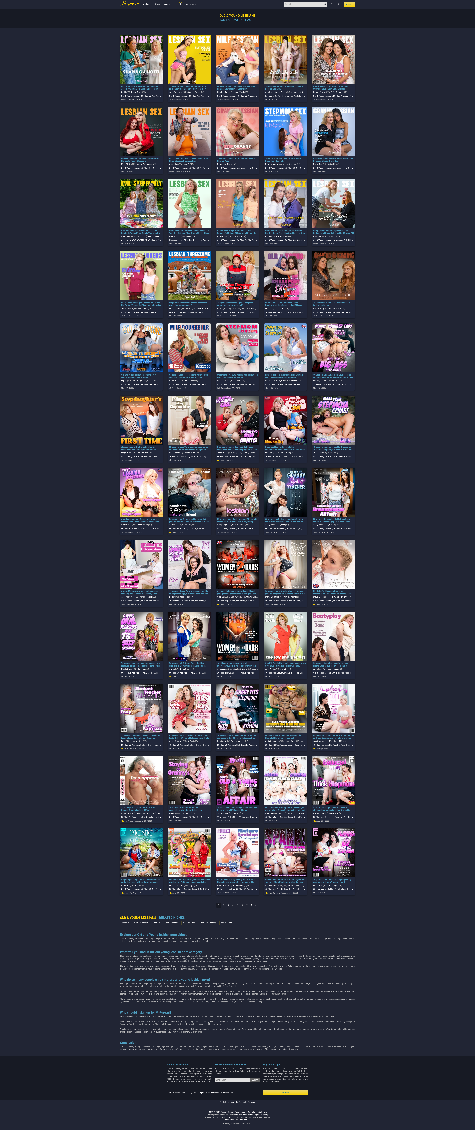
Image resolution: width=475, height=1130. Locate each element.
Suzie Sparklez (289, 164)
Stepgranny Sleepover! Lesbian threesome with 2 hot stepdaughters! (188, 304)
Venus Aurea (153, 236)
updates (146, 4)
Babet (219, 164)
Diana (219, 308)
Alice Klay (173, 164)
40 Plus (240, 96)
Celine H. (331, 164)
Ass (153, 96)
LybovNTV (331, 236)
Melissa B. (221, 380)
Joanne (294, 92)
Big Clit (248, 240)
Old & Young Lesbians (130, 96)
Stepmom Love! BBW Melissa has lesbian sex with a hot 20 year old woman (237, 376)
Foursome (269, 96)
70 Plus (248, 312)
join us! (349, 4)
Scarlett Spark (282, 236)
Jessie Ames (136, 92)
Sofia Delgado (337, 92)
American (252, 96)
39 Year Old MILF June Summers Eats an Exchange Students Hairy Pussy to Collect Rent (187, 89)
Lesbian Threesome (177, 312)
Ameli (267, 92)
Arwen (268, 236)
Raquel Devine (319, 92)
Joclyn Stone (127, 308)
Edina (267, 308)
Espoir (124, 380)
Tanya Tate (237, 236)
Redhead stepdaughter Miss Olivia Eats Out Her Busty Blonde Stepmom (140, 159)
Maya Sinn (138, 236)
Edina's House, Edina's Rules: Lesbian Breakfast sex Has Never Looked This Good (284, 304)
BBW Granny (297, 312)
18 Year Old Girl (340, 240)
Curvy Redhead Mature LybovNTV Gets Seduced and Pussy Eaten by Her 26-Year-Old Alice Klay (333, 233)
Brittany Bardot (271, 164)
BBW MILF (140, 240)
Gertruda (125, 236)
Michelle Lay (318, 308)
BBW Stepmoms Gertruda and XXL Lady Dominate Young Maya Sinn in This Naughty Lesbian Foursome (140, 233)
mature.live (190, 4)
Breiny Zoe (317, 164)
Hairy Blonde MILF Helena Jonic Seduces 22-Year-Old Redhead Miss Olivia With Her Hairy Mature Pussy (189, 233)
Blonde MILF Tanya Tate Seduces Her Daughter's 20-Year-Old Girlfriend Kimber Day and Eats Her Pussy (237, 233)
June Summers (175, 92)
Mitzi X (188, 308)
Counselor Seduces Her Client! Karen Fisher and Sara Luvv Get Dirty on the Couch (188, 376)
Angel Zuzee (280, 92)
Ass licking (298, 96)
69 (150, 96)
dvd (179, 4)
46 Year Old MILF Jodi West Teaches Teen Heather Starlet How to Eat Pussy (236, 87)
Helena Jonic (175, 236)
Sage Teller (232, 308)
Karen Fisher (174, 380)
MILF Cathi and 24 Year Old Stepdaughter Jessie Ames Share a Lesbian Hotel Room (140, 87)
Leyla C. (186, 164)
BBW (133, 240)
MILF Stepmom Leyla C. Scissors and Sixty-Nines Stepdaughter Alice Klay (188, 159)
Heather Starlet (223, 92)
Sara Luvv (189, 380)
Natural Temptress (144, 164)
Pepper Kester (335, 308)
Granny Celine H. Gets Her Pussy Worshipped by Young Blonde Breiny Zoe (333, 159)
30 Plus (144, 96)
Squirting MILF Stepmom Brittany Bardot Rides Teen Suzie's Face (283, 159)
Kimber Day (222, 236)
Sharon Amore (248, 308)
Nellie (229, 164)
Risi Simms (142, 308)
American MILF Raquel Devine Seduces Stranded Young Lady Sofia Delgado (330, 87)
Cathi (123, 92)
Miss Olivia (126, 164)
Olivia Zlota (280, 308)
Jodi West (239, 92)
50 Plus (336, 96)
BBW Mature (151, 240)
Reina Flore (236, 380)
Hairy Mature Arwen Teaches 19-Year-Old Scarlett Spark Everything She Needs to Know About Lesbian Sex (285, 233)
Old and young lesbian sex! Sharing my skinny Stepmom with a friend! (138, 376)
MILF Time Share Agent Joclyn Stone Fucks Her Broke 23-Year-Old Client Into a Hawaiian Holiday (141, 305)
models (167, 4)
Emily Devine (174, 308)
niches (157, 4)
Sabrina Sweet (193, 92)
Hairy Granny (174, 240)
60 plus (285, 96)
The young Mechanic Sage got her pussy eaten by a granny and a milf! (235, 304)
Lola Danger (137, 380)
